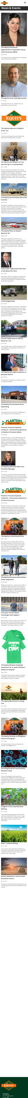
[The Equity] (4, 3)
